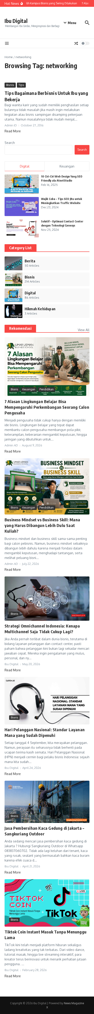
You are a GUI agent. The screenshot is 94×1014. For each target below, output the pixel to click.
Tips (21, 85)
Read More (13, 131)
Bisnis (10, 85)
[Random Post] (76, 43)
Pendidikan (46, 389)
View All (83, 330)
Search (10, 143)
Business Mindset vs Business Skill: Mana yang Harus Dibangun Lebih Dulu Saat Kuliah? (42, 525)
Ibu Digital (16, 20)
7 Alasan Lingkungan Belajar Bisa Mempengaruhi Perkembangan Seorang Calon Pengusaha (47, 407)
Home (9, 57)
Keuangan (28, 389)
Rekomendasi (20, 328)
